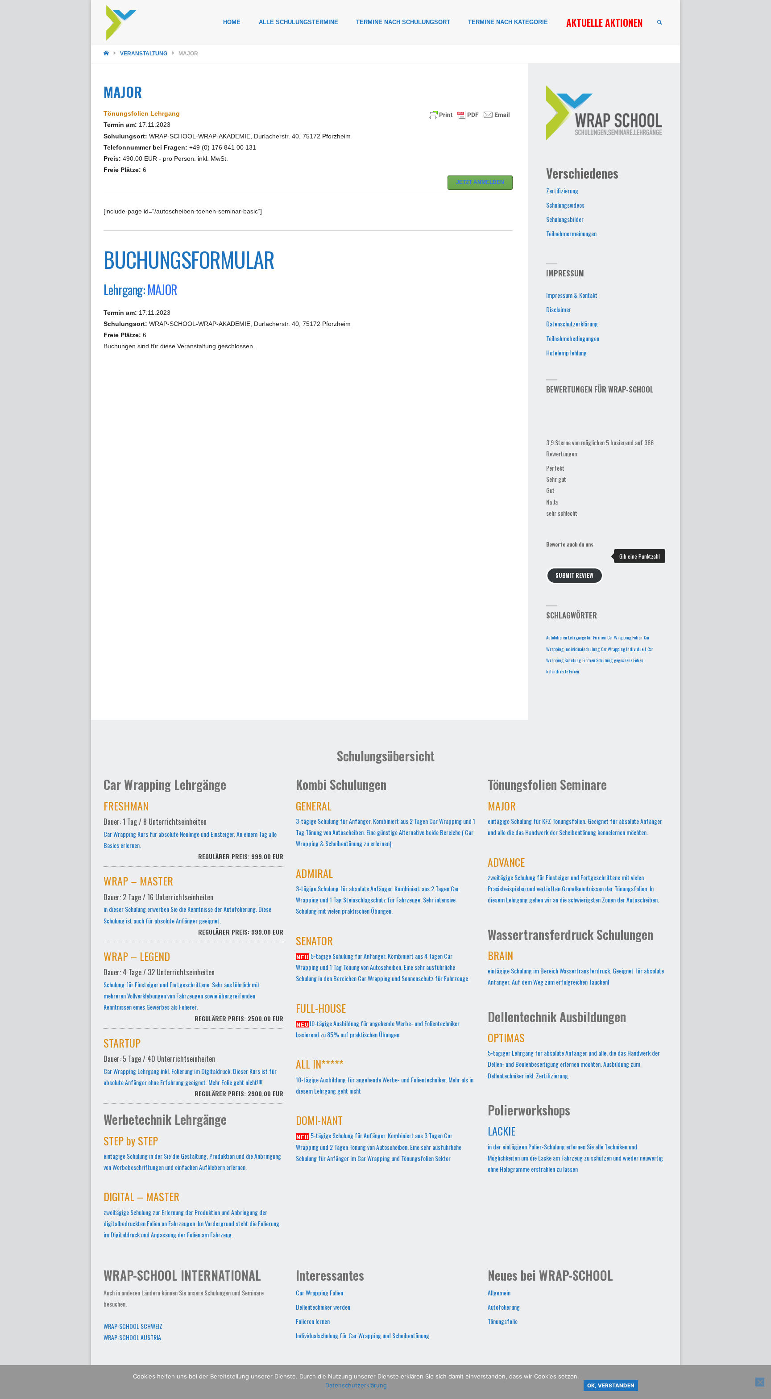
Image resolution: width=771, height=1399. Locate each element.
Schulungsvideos (565, 204)
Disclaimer (558, 309)
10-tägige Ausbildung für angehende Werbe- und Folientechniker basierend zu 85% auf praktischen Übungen (378, 1022)
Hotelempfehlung (566, 352)
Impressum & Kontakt (571, 295)
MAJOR (162, 289)
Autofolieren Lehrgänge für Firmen (576, 637)
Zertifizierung (562, 190)
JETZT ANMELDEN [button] (480, 182)
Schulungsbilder (565, 219)
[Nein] (759, 1382)
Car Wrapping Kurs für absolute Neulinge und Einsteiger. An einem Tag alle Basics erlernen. (193, 832)
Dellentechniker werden (323, 1306)
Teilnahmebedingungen (572, 338)
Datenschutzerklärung (572, 323)
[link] (659, 22)
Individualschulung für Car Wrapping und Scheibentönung (362, 1335)
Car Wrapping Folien (624, 637)
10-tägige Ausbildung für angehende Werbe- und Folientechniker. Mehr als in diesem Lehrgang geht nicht (384, 1078)
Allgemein (499, 1292)
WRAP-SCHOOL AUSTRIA (132, 1337)
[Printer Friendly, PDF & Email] (469, 114)
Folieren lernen (313, 1321)
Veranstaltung (143, 53)
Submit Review (574, 575)
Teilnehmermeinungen (571, 233)
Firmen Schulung (597, 660)
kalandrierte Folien (562, 671)
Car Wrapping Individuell (623, 648)
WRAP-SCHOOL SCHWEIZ (133, 1326)
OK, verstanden (610, 1385)
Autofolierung (504, 1306)
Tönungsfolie (503, 1321)
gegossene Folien (628, 660)
